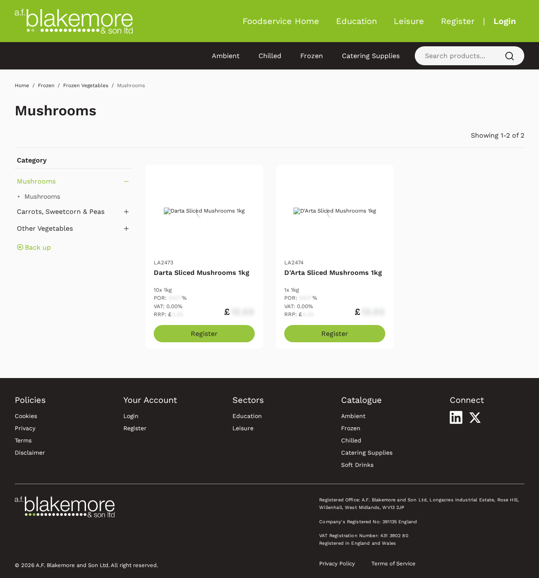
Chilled (270, 56)
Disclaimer (30, 452)
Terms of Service (393, 563)
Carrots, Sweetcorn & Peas (60, 212)
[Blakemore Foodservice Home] (74, 21)
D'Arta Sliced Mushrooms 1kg (333, 273)
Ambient (226, 56)
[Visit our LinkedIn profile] (456, 417)
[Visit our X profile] (475, 417)
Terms (23, 440)
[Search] (509, 55)
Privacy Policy (337, 563)
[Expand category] (126, 211)
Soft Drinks (357, 464)
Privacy (25, 428)
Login (505, 21)
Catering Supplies (371, 56)
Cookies (26, 416)
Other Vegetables (45, 228)
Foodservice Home (281, 21)
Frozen (311, 56)
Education (356, 21)
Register (458, 21)
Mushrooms (55, 110)
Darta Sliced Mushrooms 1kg (201, 273)
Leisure (409, 21)
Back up (38, 247)
